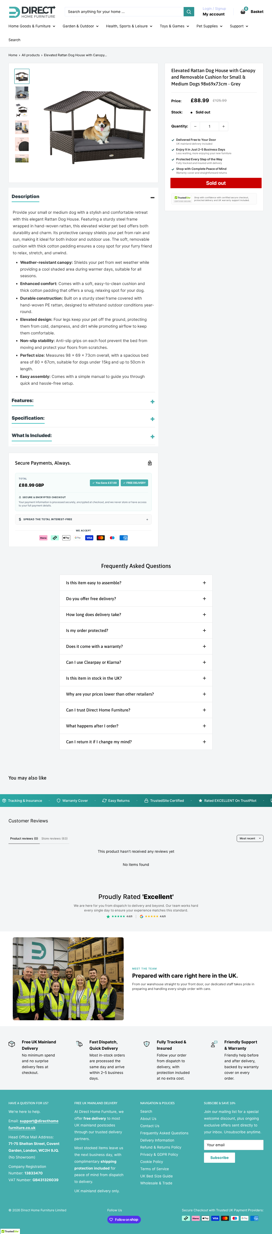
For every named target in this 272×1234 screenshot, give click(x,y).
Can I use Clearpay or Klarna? (93, 662)
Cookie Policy (151, 1162)
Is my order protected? (87, 630)
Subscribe (219, 1158)
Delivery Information (157, 1140)
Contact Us (149, 1126)
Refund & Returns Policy (160, 1147)
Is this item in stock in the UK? (94, 678)
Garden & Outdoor (78, 26)
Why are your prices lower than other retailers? (110, 694)
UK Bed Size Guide (156, 1176)
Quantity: (179, 126)
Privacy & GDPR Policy (159, 1154)
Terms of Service (154, 1169)
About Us (148, 1119)
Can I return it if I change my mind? (99, 741)
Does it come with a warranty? (94, 646)
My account (214, 14)
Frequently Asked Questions (164, 1133)
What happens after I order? (92, 725)
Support (237, 26)
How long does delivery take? (93, 614)
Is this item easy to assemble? (93, 582)
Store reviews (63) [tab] (54, 838)
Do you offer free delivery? (91, 598)
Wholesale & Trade (156, 1183)
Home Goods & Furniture (29, 26)
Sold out (216, 183)
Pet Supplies (207, 26)
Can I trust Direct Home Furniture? (98, 709)
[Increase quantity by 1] (223, 126)
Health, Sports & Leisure (127, 26)
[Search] (189, 11)
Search (14, 40)
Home (12, 55)
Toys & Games (172, 26)
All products (31, 55)
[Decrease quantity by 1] (195, 126)
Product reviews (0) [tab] (24, 838)
